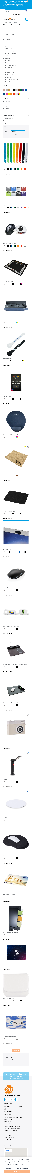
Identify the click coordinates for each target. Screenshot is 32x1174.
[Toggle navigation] (26, 19)
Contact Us (21, 2)
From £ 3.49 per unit (7, 863)
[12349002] (24, 513)
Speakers (9, 77)
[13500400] (11, 552)
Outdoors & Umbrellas (10, 53)
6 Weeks (7, 111)
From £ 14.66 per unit (7, 671)
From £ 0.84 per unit (7, 825)
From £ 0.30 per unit (7, 365)
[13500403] (21, 552)
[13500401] (16, 552)
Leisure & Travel (8, 48)
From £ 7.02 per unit (7, 786)
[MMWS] (22, 437)
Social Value (7, 1121)
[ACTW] (8, 246)
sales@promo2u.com (16, 16)
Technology (7, 58)
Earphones (9, 67)
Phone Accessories (11, 70)
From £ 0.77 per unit (7, 289)
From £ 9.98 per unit (7, 748)
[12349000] (16, 513)
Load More (16, 1050)
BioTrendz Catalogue (10, 4)
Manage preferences (23, 1168)
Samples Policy (15, 5)
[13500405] (26, 552)
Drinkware (7, 44)
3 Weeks (7, 106)
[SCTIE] (13, 360)
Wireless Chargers (11, 82)
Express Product (9, 118)
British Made (8, 121)
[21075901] (22, 896)
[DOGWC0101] (16, 1000)
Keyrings (7, 46)
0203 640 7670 (16, 14)
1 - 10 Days (7, 101)
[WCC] (16, 399)
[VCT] (8, 169)
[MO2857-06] (22, 820)
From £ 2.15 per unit (7, 939)
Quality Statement (9, 1139)
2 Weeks (7, 104)
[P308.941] (22, 705)
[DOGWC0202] (24, 1000)
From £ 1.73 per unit (7, 518)
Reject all (8, 1168)
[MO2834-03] (22, 782)
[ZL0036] (22, 1039)
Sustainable (7, 55)
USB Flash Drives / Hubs (13, 79)
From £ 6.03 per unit (7, 442)
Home (5, 22)
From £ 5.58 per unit (7, 969)
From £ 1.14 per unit (7, 212)
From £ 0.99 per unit (7, 1043)
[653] (22, 629)
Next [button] (28, 169)
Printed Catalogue (7, 5)
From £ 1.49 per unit (7, 556)
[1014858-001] (22, 858)
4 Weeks (7, 108)
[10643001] (22, 935)
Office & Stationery (9, 51)
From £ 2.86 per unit (7, 901)
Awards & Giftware (9, 34)
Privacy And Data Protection (12, 1126)
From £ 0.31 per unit (7, 403)
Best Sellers (8, 39)
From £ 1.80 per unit (7, 250)
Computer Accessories (12, 65)
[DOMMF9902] (22, 964)
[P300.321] (22, 590)
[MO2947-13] (22, 743)
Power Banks (10, 74)
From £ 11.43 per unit (7, 595)
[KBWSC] (8, 207)
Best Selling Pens (19, 4)
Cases (8, 60)
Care (6, 41)
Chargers (9, 63)
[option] (5, 169)
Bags (6, 36)
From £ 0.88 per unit (7, 633)
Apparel (7, 32)
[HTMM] (16, 284)
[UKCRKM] (22, 475)
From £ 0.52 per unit (7, 1005)
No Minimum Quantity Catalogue (10, 2)
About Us (6, 1132)
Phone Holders (10, 72)
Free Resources (23, 5)
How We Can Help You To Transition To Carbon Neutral (15, 1)
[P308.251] (22, 667)
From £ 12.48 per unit (7, 710)
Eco (6, 123)
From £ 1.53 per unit (7, 480)
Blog (4, 7)
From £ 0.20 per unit (7, 174)
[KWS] (22, 322)
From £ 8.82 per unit (7, 327)
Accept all (17, 1171)
